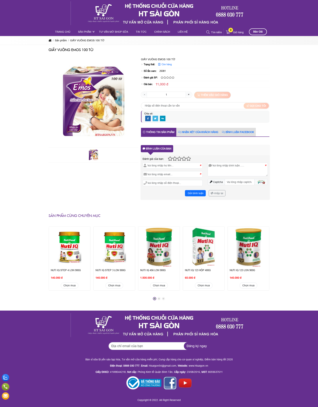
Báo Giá (258, 31)
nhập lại (218, 193)
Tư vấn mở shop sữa (113, 31)
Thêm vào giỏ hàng (214, 94)
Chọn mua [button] (69, 285)
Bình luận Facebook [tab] (239, 132)
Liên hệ (183, 31)
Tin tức (141, 31)
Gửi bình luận (195, 193)
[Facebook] (148, 118)
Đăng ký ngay (197, 346)
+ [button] (188, 94)
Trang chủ (62, 31)
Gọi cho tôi (257, 105)
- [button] (144, 94)
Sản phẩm (84, 31)
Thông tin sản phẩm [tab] (159, 132)
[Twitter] (155, 118)
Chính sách (162, 31)
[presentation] (54, 264)
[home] (50, 40)
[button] (208, 32)
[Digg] (162, 118)
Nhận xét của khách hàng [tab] (199, 132)
